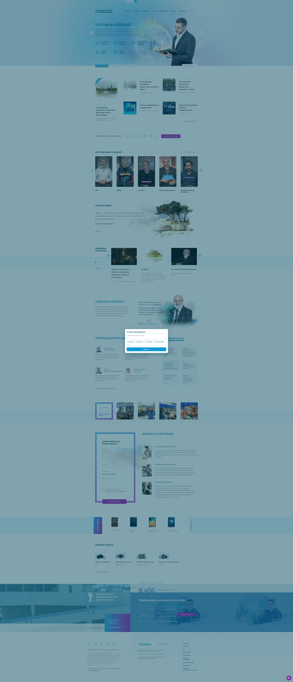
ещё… (128, 345)
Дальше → (146, 349)
